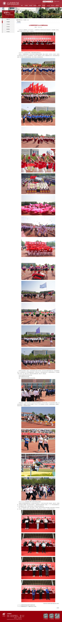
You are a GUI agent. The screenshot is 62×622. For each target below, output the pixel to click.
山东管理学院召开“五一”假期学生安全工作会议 (28, 606)
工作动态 (8, 24)
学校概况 (26, 5)
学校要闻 (8, 21)
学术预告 (8, 31)
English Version (56, 1)
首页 (22, 5)
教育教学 (35, 5)
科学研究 (39, 5)
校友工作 (52, 5)
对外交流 (48, 5)
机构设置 (30, 5)
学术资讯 (8, 26)
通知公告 (8, 19)
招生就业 (43, 5)
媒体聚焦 (8, 29)
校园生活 (57, 5)
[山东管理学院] (11, 5)
